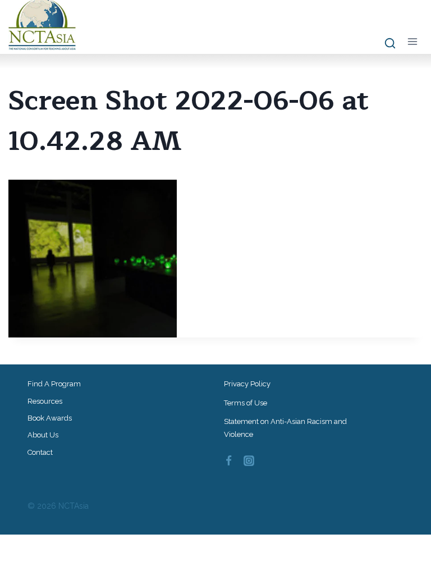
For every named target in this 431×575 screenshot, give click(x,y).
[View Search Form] (384, 44)
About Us (42, 435)
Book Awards (49, 418)
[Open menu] (412, 41)
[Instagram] (249, 461)
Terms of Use (245, 403)
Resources (44, 401)
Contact (40, 452)
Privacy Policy (247, 384)
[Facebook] (228, 461)
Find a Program (54, 384)
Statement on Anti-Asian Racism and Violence (285, 428)
